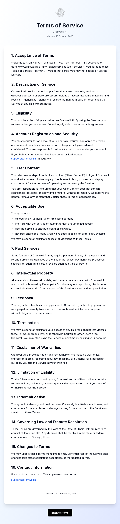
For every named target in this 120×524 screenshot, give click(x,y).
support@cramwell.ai (23, 158)
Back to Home (60, 512)
